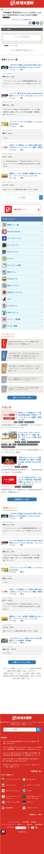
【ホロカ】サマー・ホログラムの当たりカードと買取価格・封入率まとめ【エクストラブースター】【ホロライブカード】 (23, 355)
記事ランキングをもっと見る (22, 397)
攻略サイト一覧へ (36, 814)
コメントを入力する (22, 37)
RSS (36, 827)
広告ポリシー (21, 824)
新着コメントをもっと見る (22, 662)
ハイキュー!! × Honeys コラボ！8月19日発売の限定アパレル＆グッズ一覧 (23, 388)
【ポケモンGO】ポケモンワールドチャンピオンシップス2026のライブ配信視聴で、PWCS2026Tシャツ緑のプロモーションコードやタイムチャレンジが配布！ (22, 749)
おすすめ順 (13, 45)
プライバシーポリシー (8, 824)
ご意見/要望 (25, 822)
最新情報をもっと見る (22, 499)
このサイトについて (13, 822)
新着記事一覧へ (37, 771)
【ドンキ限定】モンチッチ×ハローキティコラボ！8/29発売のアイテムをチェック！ (23, 379)
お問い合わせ (10, 827)
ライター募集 (21, 827)
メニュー (3, 833)
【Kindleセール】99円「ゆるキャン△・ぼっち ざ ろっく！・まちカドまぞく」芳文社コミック (23, 368)
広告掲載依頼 (38, 824)
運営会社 (29, 824)
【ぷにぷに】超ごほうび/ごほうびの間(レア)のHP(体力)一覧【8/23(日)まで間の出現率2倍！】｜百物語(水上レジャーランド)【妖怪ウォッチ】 (21, 755)
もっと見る (22, 197)
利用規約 (33, 822)
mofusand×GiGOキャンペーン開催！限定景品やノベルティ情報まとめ (23, 343)
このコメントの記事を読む (22, 19)
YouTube (32, 827)
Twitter (28, 827)
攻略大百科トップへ (20, 209)
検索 (38, 730)
